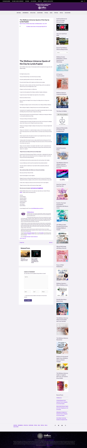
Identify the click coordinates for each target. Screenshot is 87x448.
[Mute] (65, 29)
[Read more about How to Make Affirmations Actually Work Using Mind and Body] (36, 253)
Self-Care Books (41, 232)
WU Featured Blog (29, 232)
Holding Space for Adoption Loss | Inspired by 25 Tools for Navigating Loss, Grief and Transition (61, 414)
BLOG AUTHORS (67, 12)
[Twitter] (58, 425)
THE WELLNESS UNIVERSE (6, 1)
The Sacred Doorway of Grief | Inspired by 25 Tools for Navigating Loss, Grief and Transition (61, 402)
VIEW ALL (61, 12)
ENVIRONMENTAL (25, 12)
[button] (84, 1)
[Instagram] (65, 425)
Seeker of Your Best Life (34, 236)
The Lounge (29, 233)
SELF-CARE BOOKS (33, 1)
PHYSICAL (46, 12)
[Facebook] (55, 425)
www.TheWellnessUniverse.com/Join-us (37, 208)
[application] (62, 27)
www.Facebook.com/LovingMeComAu (37, 188)
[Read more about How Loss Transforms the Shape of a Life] (25, 253)
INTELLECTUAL (32, 12)
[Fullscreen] (67, 29)
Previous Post (21, 242)
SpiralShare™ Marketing (49, 445)
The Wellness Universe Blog (30, 23)
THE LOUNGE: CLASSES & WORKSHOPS (17, 1)
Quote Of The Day (22, 23)
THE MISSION (27, 1)
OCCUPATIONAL (40, 12)
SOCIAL (51, 12)
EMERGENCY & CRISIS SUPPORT (48, 1)
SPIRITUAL (56, 12)
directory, (25, 232)
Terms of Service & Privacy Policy (49, 439)
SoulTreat (33, 232)
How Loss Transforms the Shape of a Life (24, 259)
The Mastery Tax (59, 397)
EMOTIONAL (19, 12)
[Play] (57, 29)
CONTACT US (40, 1)
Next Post (51, 242)
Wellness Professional (27, 236)
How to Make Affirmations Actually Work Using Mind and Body (34, 260)
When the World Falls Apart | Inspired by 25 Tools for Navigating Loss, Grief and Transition (62, 408)
